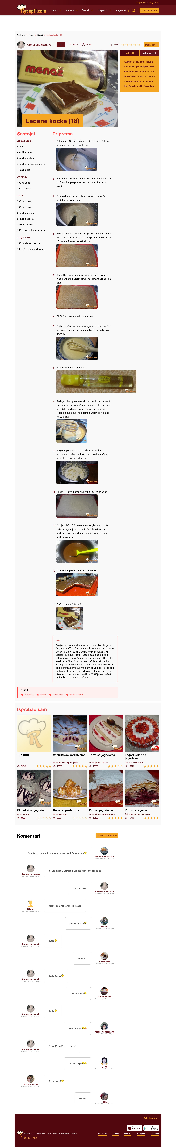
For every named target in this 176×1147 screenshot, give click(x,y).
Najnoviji (130, 53)
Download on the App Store (134, 1128)
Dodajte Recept (149, 10)
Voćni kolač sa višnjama (70, 741)
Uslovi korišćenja (53, 1134)
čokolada (29, 694)
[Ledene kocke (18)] (83, 159)
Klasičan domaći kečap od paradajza (139, 86)
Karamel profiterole (70, 794)
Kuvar (54, 10)
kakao (43, 694)
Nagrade (120, 10)
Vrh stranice (150, 1118)
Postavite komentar (107, 835)
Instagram (141, 1134)
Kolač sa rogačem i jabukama (139, 66)
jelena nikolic (104, 996)
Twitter (115, 1134)
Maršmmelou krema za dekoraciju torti (139, 76)
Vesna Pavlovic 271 (104, 856)
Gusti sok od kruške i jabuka (138, 61)
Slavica (104, 926)
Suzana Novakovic (42, 45)
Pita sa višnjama (142, 794)
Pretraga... (133, 10)
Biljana (30, 909)
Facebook (102, 1134)
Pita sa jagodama (106, 794)
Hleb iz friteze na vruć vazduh (139, 71)
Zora (104, 1067)
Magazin (102, 10)
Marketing (65, 1134)
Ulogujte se (154, 3)
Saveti (85, 10)
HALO (34, 1138)
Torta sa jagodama (106, 741)
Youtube (127, 1134)
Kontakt (74, 1134)
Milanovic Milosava (104, 1031)
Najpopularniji (149, 53)
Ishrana (69, 10)
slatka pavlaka (76, 694)
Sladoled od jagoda (34, 794)
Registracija (141, 3)
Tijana (104, 1102)
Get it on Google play (151, 1128)
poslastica (58, 694)
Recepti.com (32, 9)
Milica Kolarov (31, 1084)
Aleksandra (104, 961)
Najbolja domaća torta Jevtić (138, 81)
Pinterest (155, 1134)
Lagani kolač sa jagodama (142, 741)
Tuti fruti (34, 741)
